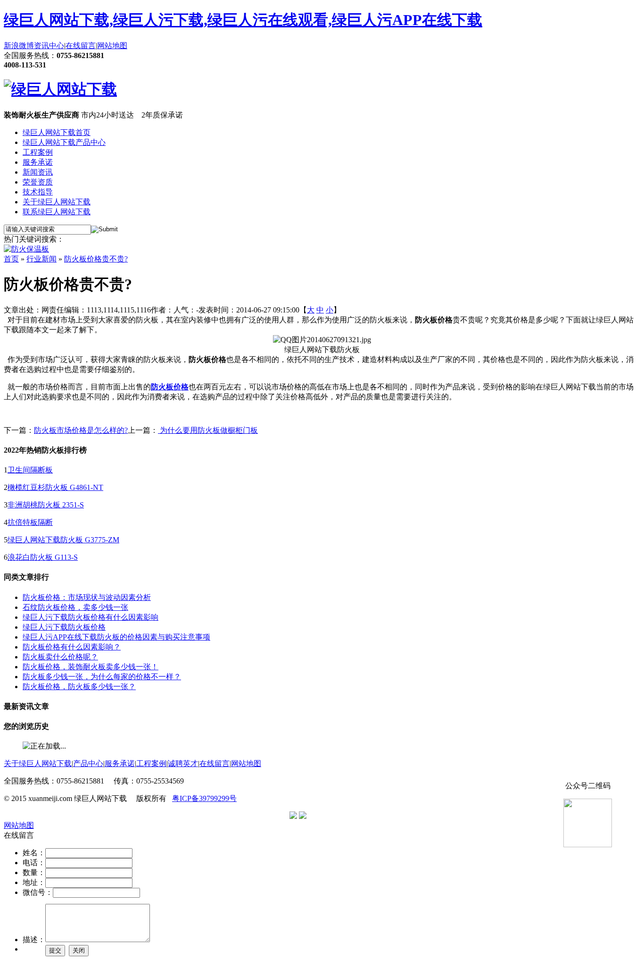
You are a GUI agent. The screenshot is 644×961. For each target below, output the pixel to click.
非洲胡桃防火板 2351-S (46, 505)
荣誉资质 (38, 182)
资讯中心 (49, 46)
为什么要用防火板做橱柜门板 (208, 430)
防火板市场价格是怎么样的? (81, 430)
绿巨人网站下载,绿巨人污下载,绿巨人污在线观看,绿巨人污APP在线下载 (243, 19)
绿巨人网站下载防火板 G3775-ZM (63, 540)
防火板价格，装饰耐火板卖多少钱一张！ (90, 667)
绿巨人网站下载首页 (57, 132)
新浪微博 (19, 46)
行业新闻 (41, 259)
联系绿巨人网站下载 (57, 212)
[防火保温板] (26, 249)
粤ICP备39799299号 (204, 798)
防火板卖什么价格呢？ (60, 657)
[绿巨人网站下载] (60, 89)
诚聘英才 (183, 763)
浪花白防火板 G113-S (43, 557)
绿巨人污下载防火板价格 (64, 627)
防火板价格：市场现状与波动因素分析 (87, 597)
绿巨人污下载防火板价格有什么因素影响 (90, 617)
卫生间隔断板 (30, 470)
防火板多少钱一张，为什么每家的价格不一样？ (102, 677)
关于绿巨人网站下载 (57, 202)
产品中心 (88, 763)
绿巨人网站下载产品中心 (64, 142)
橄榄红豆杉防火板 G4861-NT (55, 487)
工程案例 (38, 152)
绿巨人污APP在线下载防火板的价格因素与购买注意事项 (116, 637)
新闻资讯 (38, 172)
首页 (11, 259)
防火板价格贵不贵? (96, 259)
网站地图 (112, 46)
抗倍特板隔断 (30, 522)
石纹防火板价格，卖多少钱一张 (75, 607)
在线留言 (81, 46)
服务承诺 (38, 162)
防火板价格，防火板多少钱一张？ (79, 687)
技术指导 (38, 192)
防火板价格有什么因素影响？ (72, 647)
